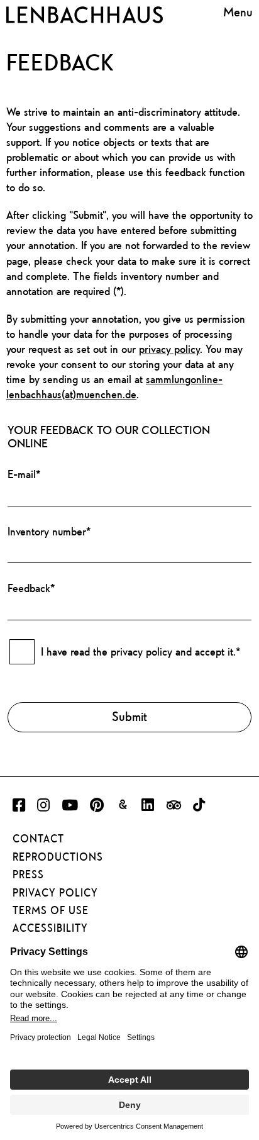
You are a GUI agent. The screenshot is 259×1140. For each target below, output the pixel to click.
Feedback (31, 588)
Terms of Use (51, 910)
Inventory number (49, 531)
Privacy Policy (55, 892)
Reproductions (58, 857)
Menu (238, 12)
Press (28, 874)
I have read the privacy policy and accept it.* (140, 651)
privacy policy (169, 348)
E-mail (24, 474)
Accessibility (50, 928)
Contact (38, 838)
